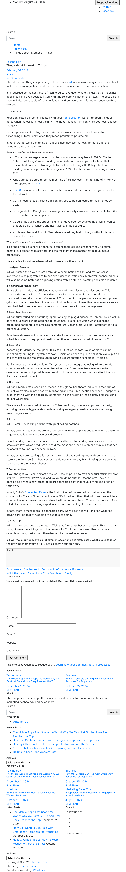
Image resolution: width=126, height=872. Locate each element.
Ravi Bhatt (12, 690)
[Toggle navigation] (8, 29)
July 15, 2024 (73, 800)
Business (70, 675)
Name (11, 625)
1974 (37, 183)
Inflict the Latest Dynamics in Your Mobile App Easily (39, 573)
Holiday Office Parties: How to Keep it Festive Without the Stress (53, 744)
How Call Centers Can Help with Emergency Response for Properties (89, 680)
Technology (13, 61)
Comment (13, 617)
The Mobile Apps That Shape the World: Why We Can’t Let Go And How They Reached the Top (32, 680)
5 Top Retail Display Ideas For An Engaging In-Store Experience (52, 748)
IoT (70, 82)
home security (72, 117)
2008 (19, 190)
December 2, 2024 (18, 686)
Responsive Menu (107, 2)
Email (10, 634)
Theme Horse (28, 866)
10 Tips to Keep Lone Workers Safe (34, 752)
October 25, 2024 (76, 686)
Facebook (108, 10)
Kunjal (10, 74)
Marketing (71, 789)
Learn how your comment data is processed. (83, 664)
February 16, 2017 (17, 70)
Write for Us (20, 721)
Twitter (106, 7)
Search (10, 32)
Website (11, 642)
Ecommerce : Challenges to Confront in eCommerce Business (44, 569)
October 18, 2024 (17, 800)
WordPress (39, 870)
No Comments (15, 78)
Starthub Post (39, 862)
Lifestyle (11, 789)
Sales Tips (85, 789)
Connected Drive (35, 492)
